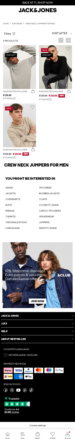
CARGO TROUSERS (50, 210)
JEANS (9, 187)
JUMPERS (44, 222)
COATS (43, 199)
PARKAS (9, 210)
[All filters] (19, 33)
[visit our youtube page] (18, 391)
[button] (19, 67)
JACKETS (10, 193)
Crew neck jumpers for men (40, 23)
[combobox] (55, 33)
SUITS (8, 205)
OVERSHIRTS (12, 199)
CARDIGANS (12, 228)
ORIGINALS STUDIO (16, 222)
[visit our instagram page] (12, 391)
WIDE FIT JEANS (48, 228)
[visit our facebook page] (6, 391)
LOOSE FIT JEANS (49, 205)
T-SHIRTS (10, 216)
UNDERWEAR (46, 216)
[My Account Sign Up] (37, 275)
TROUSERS (45, 187)
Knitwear (17, 23)
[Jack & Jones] (38, 11)
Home (6, 23)
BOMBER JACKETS (49, 193)
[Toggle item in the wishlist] (32, 49)
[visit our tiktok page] (31, 391)
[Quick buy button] (33, 92)
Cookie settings (37, 425)
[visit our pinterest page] (25, 391)
